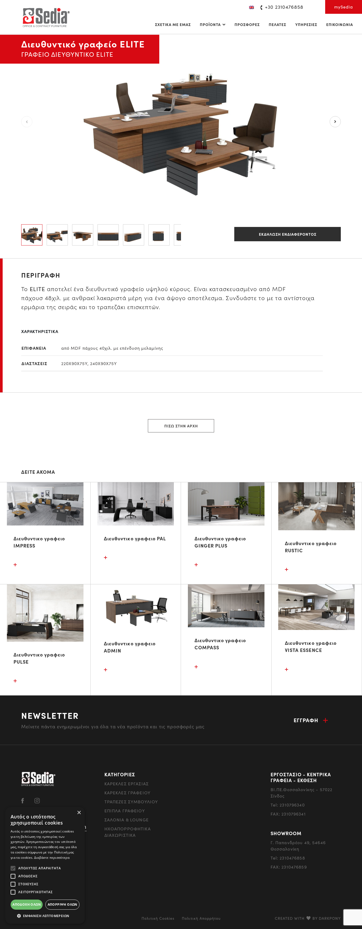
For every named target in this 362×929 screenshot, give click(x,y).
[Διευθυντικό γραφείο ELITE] (181, 121)
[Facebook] (22, 800)
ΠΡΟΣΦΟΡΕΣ (247, 24)
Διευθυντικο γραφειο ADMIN (130, 647)
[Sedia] (38, 778)
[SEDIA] (45, 17)
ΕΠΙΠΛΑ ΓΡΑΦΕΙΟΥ (124, 810)
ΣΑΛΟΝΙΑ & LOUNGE (126, 819)
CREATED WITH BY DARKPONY (308, 918)
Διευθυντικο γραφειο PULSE (39, 658)
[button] (45, 915)
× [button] (79, 813)
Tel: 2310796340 (288, 805)
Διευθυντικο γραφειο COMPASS (220, 644)
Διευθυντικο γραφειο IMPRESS (39, 542)
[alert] (45, 865)
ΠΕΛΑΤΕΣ (277, 24)
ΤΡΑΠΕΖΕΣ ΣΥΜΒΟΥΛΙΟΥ (131, 801)
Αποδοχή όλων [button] (26, 904)
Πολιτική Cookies (158, 918)
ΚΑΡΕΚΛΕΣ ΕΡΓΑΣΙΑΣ (126, 783)
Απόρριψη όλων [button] (62, 904)
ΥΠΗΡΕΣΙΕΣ (306, 24)
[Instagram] (37, 800)
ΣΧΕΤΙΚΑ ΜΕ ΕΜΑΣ (173, 24)
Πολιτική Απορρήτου (201, 918)
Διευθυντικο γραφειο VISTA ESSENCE (311, 646)
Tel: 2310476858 (288, 858)
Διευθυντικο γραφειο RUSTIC (311, 547)
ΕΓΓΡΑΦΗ (306, 720)
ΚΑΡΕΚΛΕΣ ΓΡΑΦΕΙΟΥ (127, 792)
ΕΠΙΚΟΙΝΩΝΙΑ (339, 24)
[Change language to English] (251, 7)
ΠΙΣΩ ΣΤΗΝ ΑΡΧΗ (181, 425)
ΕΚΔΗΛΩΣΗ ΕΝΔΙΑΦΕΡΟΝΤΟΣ (287, 234)
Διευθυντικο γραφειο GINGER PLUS (220, 542)
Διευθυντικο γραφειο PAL (135, 538)
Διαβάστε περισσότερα (51, 857)
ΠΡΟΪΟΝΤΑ (210, 24)
